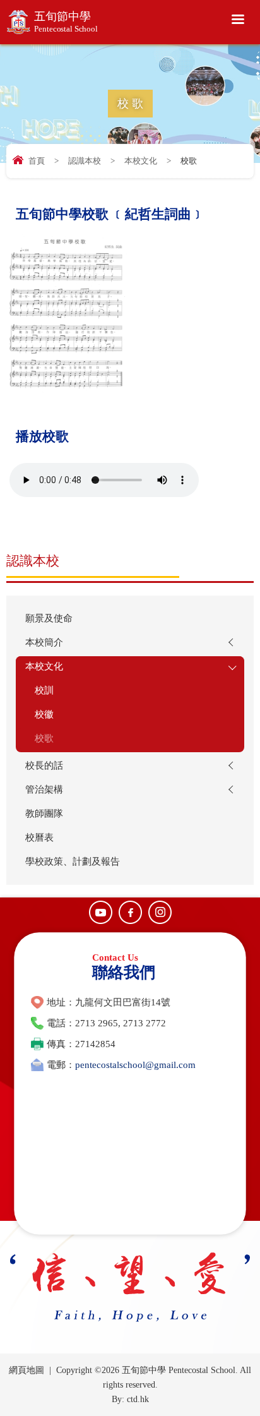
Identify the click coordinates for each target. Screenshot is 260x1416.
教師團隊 (44, 813)
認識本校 (84, 160)
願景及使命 (49, 618)
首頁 (36, 160)
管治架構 (44, 789)
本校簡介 (44, 642)
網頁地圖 (26, 1370)
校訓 (44, 690)
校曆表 (39, 837)
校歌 (44, 738)
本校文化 (140, 160)
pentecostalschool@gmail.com (135, 1065)
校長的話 (44, 765)
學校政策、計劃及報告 (72, 861)
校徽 (44, 714)
